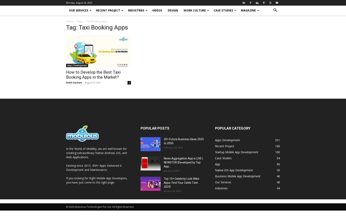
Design (173, 10)
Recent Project (108, 10)
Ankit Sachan (74, 82)
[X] (270, 3)
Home (69, 21)
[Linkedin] (257, 3)
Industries (136, 10)
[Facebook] (250, 3)
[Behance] (244, 3)
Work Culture (195, 10)
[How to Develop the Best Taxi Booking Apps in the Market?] (98, 51)
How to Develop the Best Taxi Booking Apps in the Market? (93, 75)
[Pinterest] (264, 3)
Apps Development (77, 65)
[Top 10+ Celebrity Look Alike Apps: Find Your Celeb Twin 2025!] (151, 184)
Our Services (78, 10)
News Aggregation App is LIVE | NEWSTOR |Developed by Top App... (183, 162)
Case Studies (223, 10)
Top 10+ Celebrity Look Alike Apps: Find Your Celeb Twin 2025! (181, 182)
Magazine (248, 10)
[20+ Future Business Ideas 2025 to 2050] (151, 144)
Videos (157, 10)
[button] (275, 11)
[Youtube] (277, 3)
